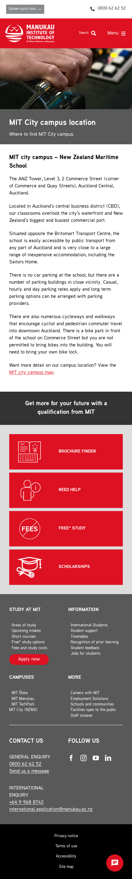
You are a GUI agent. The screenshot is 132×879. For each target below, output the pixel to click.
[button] (114, 863)
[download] (29, 27)
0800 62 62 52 (25, 764)
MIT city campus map (31, 372)
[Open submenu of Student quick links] (41, 9)
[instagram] (83, 758)
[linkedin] (108, 758)
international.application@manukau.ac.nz (51, 809)
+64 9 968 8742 (26, 802)
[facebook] (71, 758)
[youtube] (96, 758)
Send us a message (29, 771)
